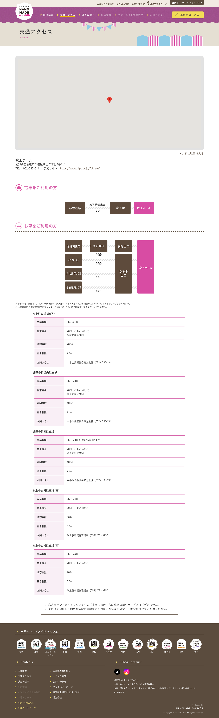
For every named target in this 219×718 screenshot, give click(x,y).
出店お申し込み (189, 15)
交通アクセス (67, 14)
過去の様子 (88, 14)
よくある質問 (123, 3)
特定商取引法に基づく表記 (66, 692)
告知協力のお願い (105, 3)
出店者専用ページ (158, 3)
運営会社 (57, 697)
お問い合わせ (138, 3)
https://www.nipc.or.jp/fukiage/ (80, 168)
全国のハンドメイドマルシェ (186, 2)
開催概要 (48, 14)
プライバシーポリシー (64, 687)
